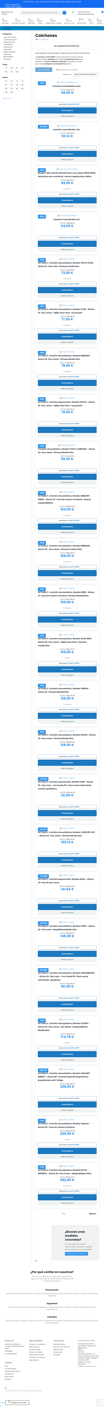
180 (6, 72)
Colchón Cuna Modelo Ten (66, 129)
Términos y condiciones (37, 1344)
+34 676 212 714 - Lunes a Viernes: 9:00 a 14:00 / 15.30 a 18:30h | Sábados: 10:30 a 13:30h (52, 2)
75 (22, 81)
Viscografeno (8, 47)
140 (22, 68)
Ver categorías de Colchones (66, 46)
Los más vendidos (11, 1354)
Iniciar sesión (58, 1352)
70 (17, 81)
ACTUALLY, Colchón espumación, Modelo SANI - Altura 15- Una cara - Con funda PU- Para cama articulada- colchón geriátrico (65, 785)
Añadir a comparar (67, 116)
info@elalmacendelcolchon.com (87, 1366)
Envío (6, 1366)
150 (17, 89)
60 (11, 81)
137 (17, 68)
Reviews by (6, 98)
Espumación (8, 49)
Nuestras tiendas (59, 1344)
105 (17, 85)
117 (6, 68)
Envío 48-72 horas (10, 37)
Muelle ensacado (9, 52)
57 (6, 81)
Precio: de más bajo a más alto (86, 74)
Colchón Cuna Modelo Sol (66, 219)
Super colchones (9, 42)
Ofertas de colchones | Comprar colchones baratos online (14, 1346)
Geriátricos (7, 54)
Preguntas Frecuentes (12, 1371)
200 (17, 72)
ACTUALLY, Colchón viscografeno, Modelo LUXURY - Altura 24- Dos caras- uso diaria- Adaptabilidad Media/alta (64, 1027)
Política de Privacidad (36, 1355)
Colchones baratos (10, 40)
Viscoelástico (8, 45)
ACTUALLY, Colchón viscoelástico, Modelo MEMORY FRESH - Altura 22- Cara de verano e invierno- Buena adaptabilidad (64, 499)
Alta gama (7, 59)
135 (6, 89)
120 (12, 68)
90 (11, 85)
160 (22, 89)
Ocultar (2, 1403)
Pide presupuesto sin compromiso (76, 1254)
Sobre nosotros (34, 1347)
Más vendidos (8, 57)
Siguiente (93, 1214)
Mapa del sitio (34, 1360)
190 (11, 72)
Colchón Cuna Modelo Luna (66, 86)
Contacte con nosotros (37, 1357)
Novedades (9, 1351)
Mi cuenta (57, 1355)
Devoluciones (9, 1374)
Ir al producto (67, 110)
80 (6, 85)
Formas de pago (35, 1349)
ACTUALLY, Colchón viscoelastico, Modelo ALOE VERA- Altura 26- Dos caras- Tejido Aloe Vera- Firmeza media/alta (65, 642)
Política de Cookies (35, 1352)
